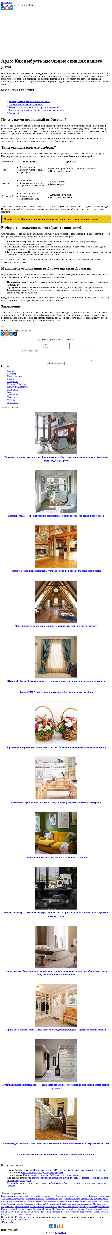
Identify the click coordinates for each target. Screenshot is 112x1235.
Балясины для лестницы (11, 1196)
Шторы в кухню (101, 1212)
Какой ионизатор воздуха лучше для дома (42, 1172)
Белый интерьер (30, 1196)
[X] (15, 334)
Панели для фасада (79, 1206)
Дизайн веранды (87, 1199)
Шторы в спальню (9, 1214)
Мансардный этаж (84, 1204)
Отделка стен (65, 1206)
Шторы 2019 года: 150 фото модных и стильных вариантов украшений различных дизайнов (56, 681)
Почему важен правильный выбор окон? (29, 101)
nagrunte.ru (60, 1232)
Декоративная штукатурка (12, 1199)
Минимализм (99, 1204)
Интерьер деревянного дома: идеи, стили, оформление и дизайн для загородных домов (56, 571)
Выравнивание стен (64, 1196)
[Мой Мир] (11, 8)
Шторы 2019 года (68, 1212)
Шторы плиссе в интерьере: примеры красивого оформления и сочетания (56, 1154)
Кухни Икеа (58, 1204)
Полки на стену (8, 1209)
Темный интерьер (52, 1212)
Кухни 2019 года (45, 1204)
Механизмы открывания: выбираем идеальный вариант (37, 110)
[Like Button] (2, 326)
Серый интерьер (78, 1209)
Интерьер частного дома (53, 1201)
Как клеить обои (71, 1201)
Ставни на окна (93, 1209)
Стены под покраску (21, 1212)
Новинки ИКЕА (22, 1206)
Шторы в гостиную (84, 1212)
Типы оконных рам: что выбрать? (26, 104)
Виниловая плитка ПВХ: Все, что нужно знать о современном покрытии (69, 1170)
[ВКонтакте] (3, 8)
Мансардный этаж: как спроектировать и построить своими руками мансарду (56, 626)
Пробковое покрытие (61, 1209)
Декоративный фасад (54, 1199)
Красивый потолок (15, 1204)
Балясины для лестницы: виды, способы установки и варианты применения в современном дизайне (56, 1143)
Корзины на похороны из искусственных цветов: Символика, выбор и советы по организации (56, 747)
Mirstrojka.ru (25, 1217)
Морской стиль (7, 1206)
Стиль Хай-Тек (37, 1212)
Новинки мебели (37, 1206)
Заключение (15, 113)
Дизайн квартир (20, 1201)
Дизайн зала (6, 1201)
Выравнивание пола (46, 1196)
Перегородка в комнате (99, 1206)
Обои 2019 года (52, 1206)
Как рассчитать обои (88, 1201)
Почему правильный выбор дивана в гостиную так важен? (56, 857)
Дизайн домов (101, 1199)
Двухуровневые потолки (99, 1196)
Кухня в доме (70, 1204)
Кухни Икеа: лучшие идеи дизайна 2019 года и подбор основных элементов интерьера (56, 802)
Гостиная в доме (81, 1196)
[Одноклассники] (7, 8)
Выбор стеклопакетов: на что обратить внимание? (34, 107)
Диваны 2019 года (72, 1199)
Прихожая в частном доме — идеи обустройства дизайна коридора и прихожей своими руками (56, 1029)
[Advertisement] (56, 34)
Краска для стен (31, 1204)
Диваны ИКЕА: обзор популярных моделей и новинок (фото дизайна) (56, 692)
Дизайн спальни (35, 1201)
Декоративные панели (34, 1199)
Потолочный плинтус (42, 1209)
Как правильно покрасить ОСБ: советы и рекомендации (51, 1175)
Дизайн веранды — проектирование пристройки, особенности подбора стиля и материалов (56, 516)
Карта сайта (8, 1222)
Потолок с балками (23, 1209)
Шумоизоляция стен (27, 1214)
